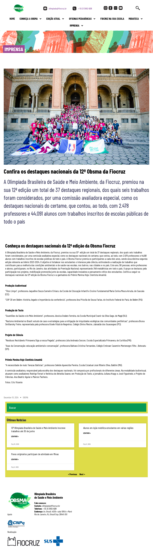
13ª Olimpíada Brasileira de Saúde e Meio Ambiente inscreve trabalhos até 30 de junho (38, 429)
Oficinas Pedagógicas (80, 18)
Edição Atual (53, 18)
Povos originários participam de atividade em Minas (35, 454)
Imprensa (74, 25)
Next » (82, 474)
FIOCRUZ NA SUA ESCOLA (112, 18)
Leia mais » (15, 436)
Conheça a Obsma (29, 18)
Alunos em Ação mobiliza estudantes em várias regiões (108, 427)
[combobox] (76, 407)
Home (12, 18)
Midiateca (134, 18)
